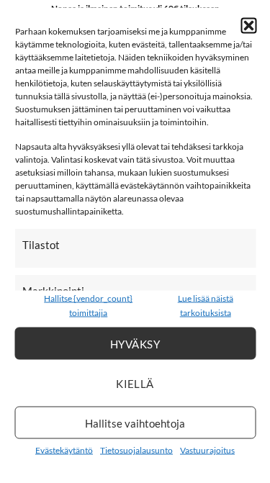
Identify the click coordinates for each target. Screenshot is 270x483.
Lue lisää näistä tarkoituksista (205, 305)
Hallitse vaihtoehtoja (135, 422)
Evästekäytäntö (64, 450)
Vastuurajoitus (207, 450)
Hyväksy (135, 343)
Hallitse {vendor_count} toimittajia (88, 305)
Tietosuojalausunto (136, 450)
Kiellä (135, 382)
